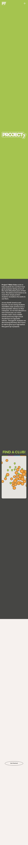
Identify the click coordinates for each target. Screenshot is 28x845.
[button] (21, 471)
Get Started (14, 763)
